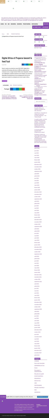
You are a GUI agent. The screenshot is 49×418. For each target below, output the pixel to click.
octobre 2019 (37, 332)
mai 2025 (36, 180)
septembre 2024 (38, 199)
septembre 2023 (38, 226)
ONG (40, 78)
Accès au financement (38, 57)
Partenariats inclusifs (39, 80)
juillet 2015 (36, 355)
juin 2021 (36, 288)
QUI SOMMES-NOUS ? (37, 27)
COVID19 (38, 63)
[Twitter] (25, 64)
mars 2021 (36, 295)
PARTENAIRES (38, 385)
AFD (37, 58)
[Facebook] (23, 64)
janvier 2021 (37, 300)
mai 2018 (36, 339)
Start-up (43, 90)
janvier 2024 (37, 217)
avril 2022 (36, 265)
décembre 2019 (38, 329)
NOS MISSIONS (45, 27)
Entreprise (36, 67)
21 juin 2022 (4, 64)
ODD (9, 24)
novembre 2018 (38, 336)
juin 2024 (36, 205)
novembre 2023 (38, 222)
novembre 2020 (38, 304)
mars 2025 (36, 185)
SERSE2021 (37, 90)
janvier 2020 (37, 327)
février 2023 (37, 242)
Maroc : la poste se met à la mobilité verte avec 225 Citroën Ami (26, 97)
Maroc (42, 76)
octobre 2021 (37, 279)
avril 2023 (36, 238)
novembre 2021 (38, 277)
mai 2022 (36, 263)
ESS (40, 67)
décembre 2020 (38, 302)
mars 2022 (36, 267)
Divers (35, 367)
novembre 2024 (38, 194)
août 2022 (36, 256)
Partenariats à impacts (38, 82)
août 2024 (36, 201)
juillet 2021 (36, 286)
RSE (6, 24)
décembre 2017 (38, 350)
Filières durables (37, 70)
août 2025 (36, 173)
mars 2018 (36, 343)
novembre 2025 (38, 166)
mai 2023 (36, 235)
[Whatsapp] (29, 64)
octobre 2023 (37, 224)
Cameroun (36, 61)
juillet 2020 (36, 313)
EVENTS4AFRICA (35, 24)
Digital (41, 64)
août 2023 (36, 228)
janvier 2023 (37, 244)
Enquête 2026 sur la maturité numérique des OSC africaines (39, 109)
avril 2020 (36, 320)
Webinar (40, 93)
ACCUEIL (2, 24)
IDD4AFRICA (19, 24)
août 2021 (36, 283)
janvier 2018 (37, 348)
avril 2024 (36, 210)
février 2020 (37, 325)
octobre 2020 (37, 306)
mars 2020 (36, 323)
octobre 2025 (37, 169)
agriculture (44, 58)
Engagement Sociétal (40, 66)
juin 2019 (36, 334)
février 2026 (37, 159)
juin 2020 (36, 316)
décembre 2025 (38, 164)
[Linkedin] (27, 64)
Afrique (40, 58)
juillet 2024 (36, 203)
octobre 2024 (37, 196)
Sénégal (36, 92)
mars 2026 (36, 157)
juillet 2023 (36, 231)
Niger (44, 76)
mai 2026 (36, 153)
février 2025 (37, 187)
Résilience (41, 86)
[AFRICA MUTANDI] (24, 12)
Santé (41, 89)
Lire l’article (4, 80)
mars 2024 (36, 212)
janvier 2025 (37, 189)
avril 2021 (36, 293)
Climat (40, 61)
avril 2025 (36, 182)
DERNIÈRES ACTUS (39, 365)
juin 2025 (36, 178)
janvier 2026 (37, 162)
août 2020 (36, 311)
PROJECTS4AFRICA (26, 24)
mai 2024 (36, 208)
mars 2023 (36, 240)
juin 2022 (36, 260)
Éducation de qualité (39, 373)
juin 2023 (36, 233)
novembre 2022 (38, 249)
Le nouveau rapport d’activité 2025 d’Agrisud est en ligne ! (39, 131)
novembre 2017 (38, 352)
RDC (35, 86)
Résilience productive (38, 88)
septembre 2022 (38, 254)
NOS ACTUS (46, 24)
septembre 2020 (38, 309)
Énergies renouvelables (40, 95)
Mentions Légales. (13, 415)
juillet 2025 (36, 176)
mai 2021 (36, 290)
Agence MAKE (23, 415)
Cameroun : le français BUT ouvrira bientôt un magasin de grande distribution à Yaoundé (9, 97)
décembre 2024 (38, 192)
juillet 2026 (36, 148)
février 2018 (37, 345)
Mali (40, 76)
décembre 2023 (38, 219)
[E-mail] (31, 64)
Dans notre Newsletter (39, 363)
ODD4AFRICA (13, 24)
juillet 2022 (36, 258)
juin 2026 (36, 150)
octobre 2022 (37, 251)
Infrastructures (37, 72)
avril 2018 (36, 341)
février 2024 (37, 215)
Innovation (40, 74)
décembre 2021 (38, 274)
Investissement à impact (40, 75)
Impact (44, 71)
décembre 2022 (38, 247)
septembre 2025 (38, 171)
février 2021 (37, 297)
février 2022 (37, 270)
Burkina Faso (43, 59)
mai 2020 (36, 318)
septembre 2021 (38, 281)
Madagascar (36, 76)
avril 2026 (36, 155)
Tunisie (40, 92)
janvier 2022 (37, 272)
